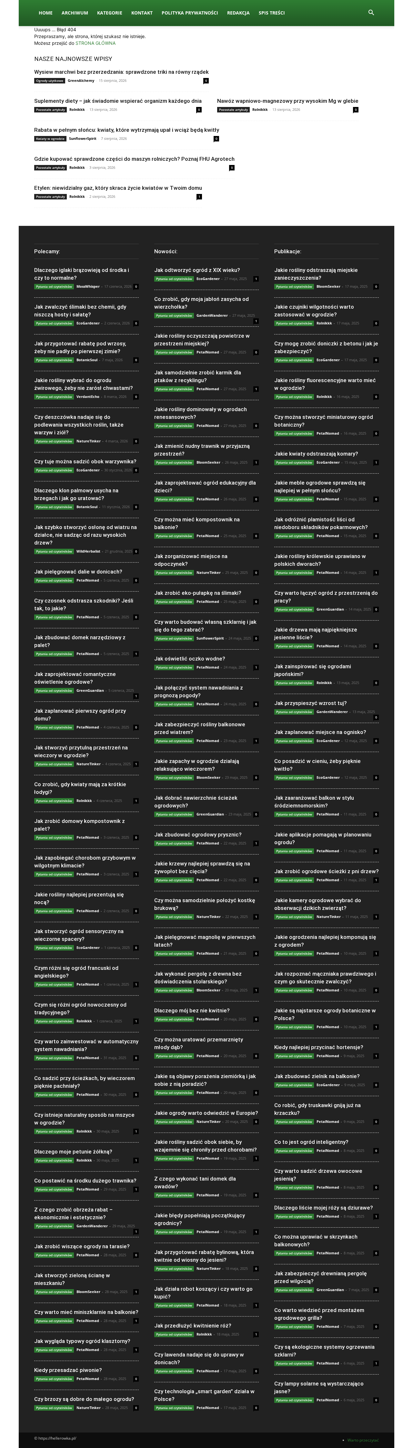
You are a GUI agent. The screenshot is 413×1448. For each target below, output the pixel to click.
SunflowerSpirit (82, 138)
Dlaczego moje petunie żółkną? (73, 1151)
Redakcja (238, 13)
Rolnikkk (77, 109)
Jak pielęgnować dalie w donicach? (78, 571)
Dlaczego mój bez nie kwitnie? (192, 1010)
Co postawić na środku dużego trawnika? (85, 1180)
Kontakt (142, 13)
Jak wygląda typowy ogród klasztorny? (82, 1341)
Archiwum (75, 13)
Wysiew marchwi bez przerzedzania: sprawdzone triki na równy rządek (121, 72)
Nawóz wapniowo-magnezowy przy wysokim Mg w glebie (287, 101)
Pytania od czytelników (54, 286)
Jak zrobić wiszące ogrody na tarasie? (82, 1246)
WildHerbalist (88, 551)
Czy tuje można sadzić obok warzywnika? (85, 461)
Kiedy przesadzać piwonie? (68, 1370)
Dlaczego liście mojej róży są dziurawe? (323, 1207)
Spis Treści (272, 13)
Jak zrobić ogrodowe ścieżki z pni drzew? (326, 871)
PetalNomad (87, 580)
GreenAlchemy (81, 80)
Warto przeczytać (363, 1440)
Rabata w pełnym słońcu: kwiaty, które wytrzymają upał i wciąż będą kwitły (126, 130)
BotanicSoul (86, 359)
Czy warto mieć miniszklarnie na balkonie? (86, 1312)
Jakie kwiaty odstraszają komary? (316, 453)
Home (46, 13)
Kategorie (109, 13)
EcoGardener (88, 323)
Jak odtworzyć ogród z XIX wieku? (197, 270)
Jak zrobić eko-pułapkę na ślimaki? (197, 593)
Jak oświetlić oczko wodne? (189, 658)
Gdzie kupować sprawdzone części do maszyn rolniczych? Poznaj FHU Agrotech (134, 159)
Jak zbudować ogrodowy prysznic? (198, 834)
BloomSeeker (88, 1291)
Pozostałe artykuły (50, 109)
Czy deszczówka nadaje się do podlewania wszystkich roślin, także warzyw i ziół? (79, 425)
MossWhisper (88, 286)
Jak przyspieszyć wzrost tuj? (310, 703)
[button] (371, 13)
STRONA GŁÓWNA (96, 43)
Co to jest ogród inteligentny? (311, 1142)
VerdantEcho (87, 396)
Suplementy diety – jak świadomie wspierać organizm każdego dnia (118, 101)
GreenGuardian (90, 690)
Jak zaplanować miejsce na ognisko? (320, 732)
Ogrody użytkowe (49, 80)
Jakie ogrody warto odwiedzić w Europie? (206, 1113)
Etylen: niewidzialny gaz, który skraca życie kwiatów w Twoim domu (118, 188)
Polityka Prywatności (190, 13)
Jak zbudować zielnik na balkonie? (317, 1076)
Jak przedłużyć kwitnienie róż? (192, 1325)
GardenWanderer (92, 1225)
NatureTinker (88, 441)
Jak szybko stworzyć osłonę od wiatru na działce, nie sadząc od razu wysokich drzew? (85, 535)
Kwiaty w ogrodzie (50, 138)
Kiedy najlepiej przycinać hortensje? (318, 1047)
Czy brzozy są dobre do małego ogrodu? (84, 1399)
